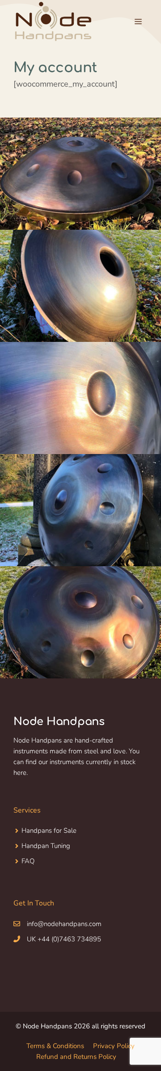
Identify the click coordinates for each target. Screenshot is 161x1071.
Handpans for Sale (48, 830)
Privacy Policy (114, 1045)
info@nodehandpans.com (64, 923)
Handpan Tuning (45, 845)
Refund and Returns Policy (76, 1056)
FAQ (27, 861)
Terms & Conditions (55, 1045)
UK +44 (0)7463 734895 (64, 939)
